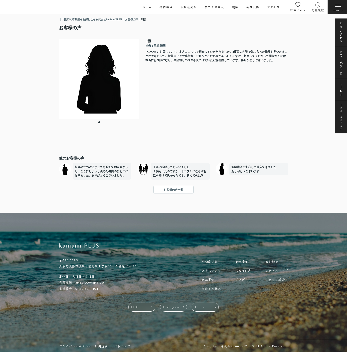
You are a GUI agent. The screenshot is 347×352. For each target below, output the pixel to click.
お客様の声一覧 (173, 189)
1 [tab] (99, 122)
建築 (235, 7)
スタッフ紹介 (275, 279)
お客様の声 (243, 270)
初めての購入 (214, 7)
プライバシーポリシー (75, 346)
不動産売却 (188, 7)
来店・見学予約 (341, 63)
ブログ (240, 279)
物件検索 (165, 7)
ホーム (147, 7)
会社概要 (252, 7)
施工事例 (207, 279)
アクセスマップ (276, 270)
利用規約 (101, 346)
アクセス (273, 7)
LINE (341, 89)
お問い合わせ (341, 32)
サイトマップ (120, 346)
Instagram (341, 116)
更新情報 (241, 261)
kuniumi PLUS (79, 245)
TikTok (199, 307)
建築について (211, 270)
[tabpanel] (99, 79)
